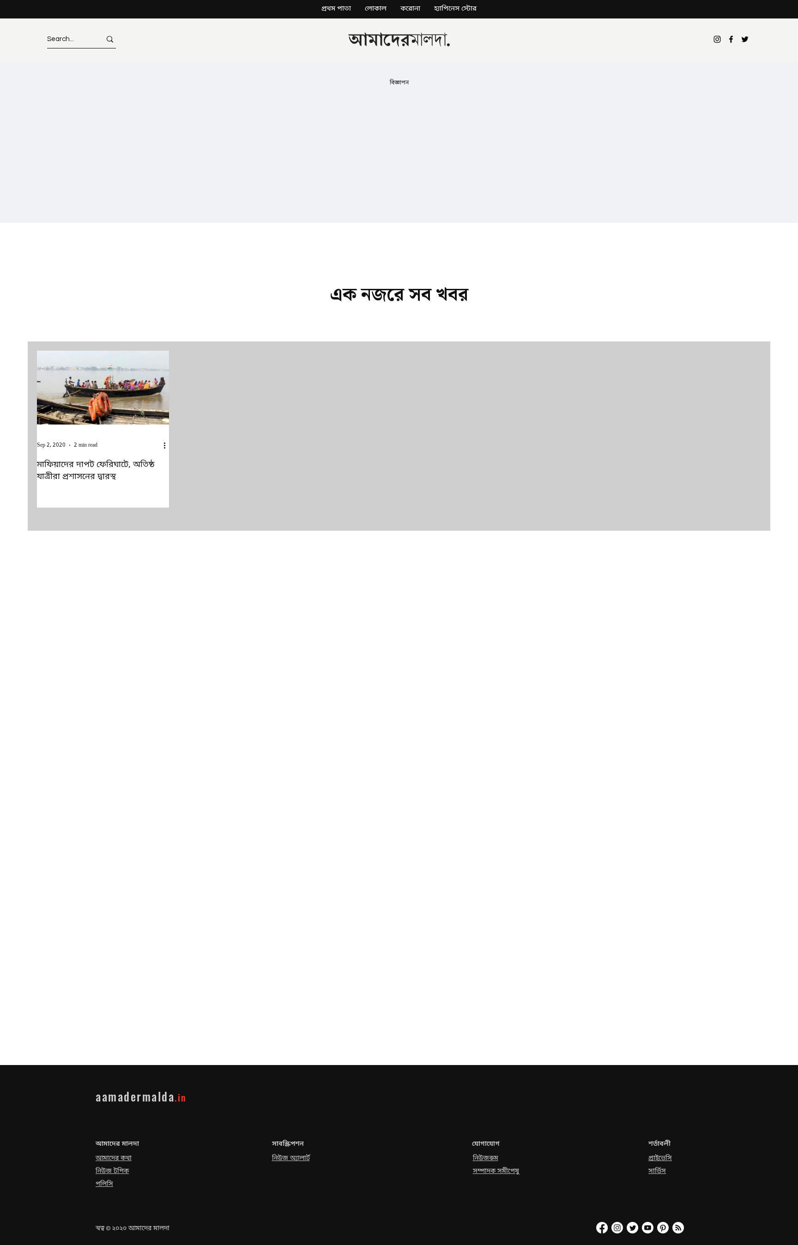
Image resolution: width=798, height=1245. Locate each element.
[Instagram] (717, 39)
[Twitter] (745, 39)
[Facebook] (731, 39)
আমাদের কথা (114, 1158)
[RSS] (678, 1227)
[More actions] (167, 445)
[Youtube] (647, 1227)
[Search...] (110, 39)
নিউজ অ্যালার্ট (291, 1158)
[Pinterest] (663, 1227)
